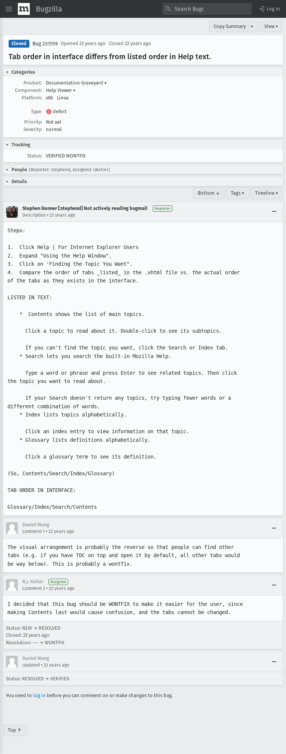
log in (39, 695)
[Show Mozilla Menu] (24, 9)
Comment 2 (33, 588)
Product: (32, 83)
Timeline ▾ (266, 193)
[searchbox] (207, 9)
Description (34, 215)
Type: (36, 111)
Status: (34, 156)
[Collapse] (274, 212)
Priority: (33, 122)
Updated (31, 665)
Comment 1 (33, 531)
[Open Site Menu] (9, 9)
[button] (269, 9)
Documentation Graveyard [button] (76, 83)
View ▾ (271, 26)
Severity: (32, 129)
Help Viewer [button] (61, 90)
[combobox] (207, 9)
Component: (28, 90)
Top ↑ (15, 730)
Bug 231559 (45, 44)
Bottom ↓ (209, 193)
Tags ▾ (237, 193)
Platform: (32, 97)
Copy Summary (230, 26)
